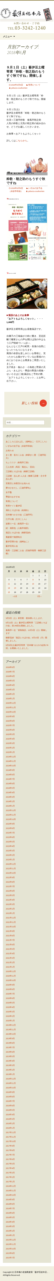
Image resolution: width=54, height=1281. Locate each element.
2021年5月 (10, 949)
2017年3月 (10, 1172)
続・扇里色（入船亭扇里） (18, 528)
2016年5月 (10, 1217)
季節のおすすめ (13, 496)
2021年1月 (10, 967)
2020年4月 (10, 1007)
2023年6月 (10, 837)
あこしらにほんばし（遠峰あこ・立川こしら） (27, 441)
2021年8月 (10, 935)
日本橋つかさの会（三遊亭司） (20, 514)
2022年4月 (10, 899)
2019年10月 (11, 1034)
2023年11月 (11, 815)
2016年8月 (10, 1204)
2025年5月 (10, 734)
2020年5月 (10, 1002)
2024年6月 (10, 783)
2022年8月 (10, 882)
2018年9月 (10, 1092)
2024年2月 (10, 801)
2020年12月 (11, 971)
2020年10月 (11, 980)
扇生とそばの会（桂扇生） (18, 510)
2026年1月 (10, 698)
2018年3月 (10, 1119)
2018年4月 (10, 1114)
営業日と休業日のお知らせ (18, 483)
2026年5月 (10, 680)
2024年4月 (10, 792)
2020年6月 (10, 998)
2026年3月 (10, 689)
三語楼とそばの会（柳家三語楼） (21, 471)
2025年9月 (10, 716)
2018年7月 (10, 1101)
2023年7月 (10, 832)
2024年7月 (10, 779)
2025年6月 (10, 730)
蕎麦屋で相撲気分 (14, 537)
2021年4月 (10, 953)
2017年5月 (10, 1163)
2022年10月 (11, 873)
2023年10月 (11, 819)
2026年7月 (10, 671)
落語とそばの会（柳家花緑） (19, 532)
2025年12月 (11, 703)
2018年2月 (10, 1123)
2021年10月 (11, 926)
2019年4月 (10, 1061)
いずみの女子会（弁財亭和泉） (20, 446)
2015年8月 (10, 1253)
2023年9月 (10, 823)
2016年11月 (11, 1190)
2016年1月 (10, 1235)
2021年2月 (10, 962)
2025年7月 (10, 725)
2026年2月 (10, 694)
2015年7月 (10, 1257)
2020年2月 (10, 1016)
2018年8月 (10, 1096)
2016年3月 (10, 1226)
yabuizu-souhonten (19, 88)
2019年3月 (10, 1065)
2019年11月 (11, 1029)
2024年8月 (10, 774)
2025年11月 (11, 707)
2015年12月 (11, 1239)
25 (9, 592)
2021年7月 (10, 940)
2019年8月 (10, 1043)
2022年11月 (11, 868)
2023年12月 (11, 810)
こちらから (21, 140)
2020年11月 (11, 976)
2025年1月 (10, 752)
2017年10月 (11, 1141)
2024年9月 (10, 770)
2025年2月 (10, 747)
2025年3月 (10, 743)
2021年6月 (10, 944)
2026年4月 (10, 685)
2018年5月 (10, 1110)
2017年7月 (10, 1154)
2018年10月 (11, 1087)
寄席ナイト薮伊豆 (14, 505)
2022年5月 (10, 895)
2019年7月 (10, 1047)
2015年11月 (11, 1244)
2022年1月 (10, 913)
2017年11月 (11, 1137)
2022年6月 (10, 891)
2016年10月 (11, 1195)
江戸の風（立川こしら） (17, 519)
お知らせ (10, 450)
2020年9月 (10, 984)
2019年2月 (10, 1069)
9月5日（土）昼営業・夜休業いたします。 (25, 618)
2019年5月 (10, 1056)
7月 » (39, 596)
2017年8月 (10, 1150)
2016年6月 (10, 1213)
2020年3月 (10, 1011)
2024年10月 (11, 765)
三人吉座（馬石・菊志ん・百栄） (21, 467)
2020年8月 (10, 989)
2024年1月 (10, 806)
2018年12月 (11, 1078)
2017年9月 (10, 1146)
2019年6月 (10, 1052)
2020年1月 (10, 1020)
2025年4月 (10, 738)
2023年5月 (10, 841)
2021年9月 (10, 931)
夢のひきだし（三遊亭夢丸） (19, 488)
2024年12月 (11, 756)
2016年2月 (10, 1230)
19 (15, 588)
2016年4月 (10, 1222)
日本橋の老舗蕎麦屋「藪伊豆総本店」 (32, 1272)
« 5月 (15, 596)
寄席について (34, 85)
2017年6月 (10, 1159)
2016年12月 (11, 1186)
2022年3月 (10, 904)
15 (33, 583)
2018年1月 (10, 1128)
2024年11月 (11, 761)
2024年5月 (10, 788)
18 (9, 588)
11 (9, 583)
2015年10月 (11, 1248)
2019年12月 (11, 1025)
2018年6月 (10, 1105)
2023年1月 (10, 859)
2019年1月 (10, 1074)
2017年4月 (10, 1168)
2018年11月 (11, 1083)
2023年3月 (10, 850)
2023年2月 (10, 855)
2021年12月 (11, 917)
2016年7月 (10, 1208)
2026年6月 (10, 676)
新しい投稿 (33, 403)
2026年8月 (10, 667)
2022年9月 (10, 877)
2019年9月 (10, 1038)
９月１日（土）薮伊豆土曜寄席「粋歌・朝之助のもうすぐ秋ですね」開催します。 (25, 73)
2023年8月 (10, 828)
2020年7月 (10, 993)
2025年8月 (10, 721)
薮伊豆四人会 (12, 546)
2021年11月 (11, 922)
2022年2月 (10, 908)
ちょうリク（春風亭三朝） (18, 462)
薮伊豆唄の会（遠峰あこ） (18, 541)
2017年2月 (10, 1177)
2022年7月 (10, 886)
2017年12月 (11, 1132)
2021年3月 (10, 958)
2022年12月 (11, 864)
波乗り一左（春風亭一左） (18, 523)
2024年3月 (10, 797)
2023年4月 (10, 846)
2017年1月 (10, 1181)
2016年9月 (10, 1199)
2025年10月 (11, 712)
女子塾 (9, 492)
